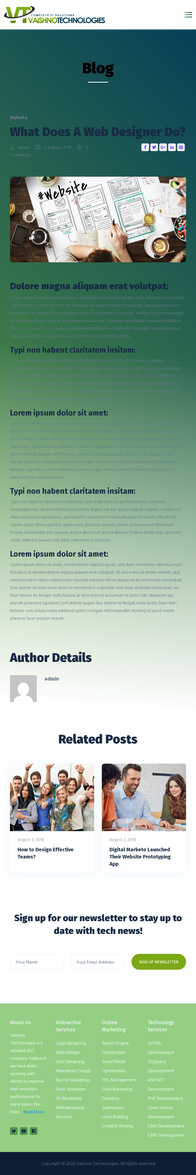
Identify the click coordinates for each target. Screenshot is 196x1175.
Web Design (68, 1052)
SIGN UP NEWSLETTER (158, 962)
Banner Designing (73, 1079)
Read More (33, 1111)
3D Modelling (68, 1098)
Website (18, 117)
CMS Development (166, 1125)
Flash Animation (71, 1089)
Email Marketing (117, 1089)
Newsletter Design (73, 1070)
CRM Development (166, 1135)
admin (24, 147)
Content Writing (117, 1125)
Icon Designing (70, 1061)
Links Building (115, 1116)
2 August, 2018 (57, 147)
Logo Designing (71, 1043)
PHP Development (165, 1098)
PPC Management (119, 1079)
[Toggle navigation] (188, 14)
